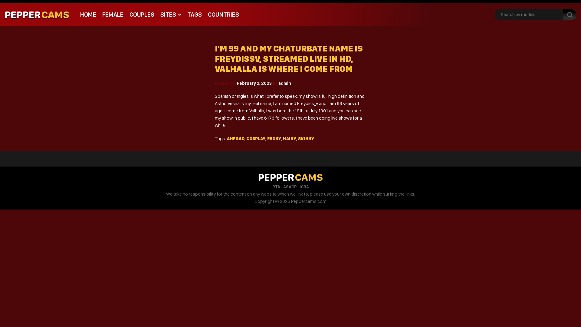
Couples (142, 14)
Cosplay (255, 138)
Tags (194, 14)
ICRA (304, 186)
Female (112, 14)
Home (88, 14)
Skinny (306, 138)
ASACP (290, 186)
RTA (276, 186)
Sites (168, 14)
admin (284, 83)
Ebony (274, 138)
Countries (223, 14)
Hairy (289, 138)
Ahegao (236, 138)
